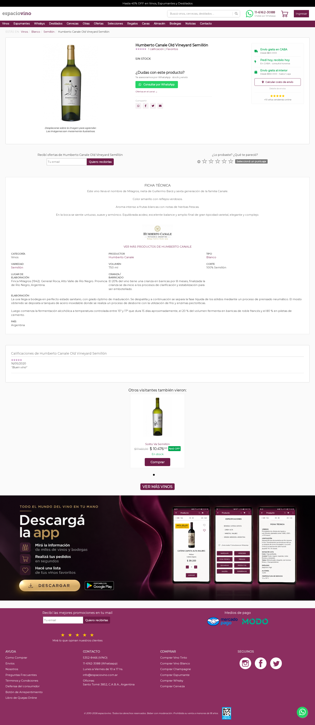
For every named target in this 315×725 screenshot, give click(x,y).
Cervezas (72, 23)
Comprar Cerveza (172, 686)
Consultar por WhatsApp (159, 84)
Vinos (5, 23)
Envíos (9, 663)
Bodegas (175, 23)
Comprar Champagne (175, 669)
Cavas (145, 23)
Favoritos (172, 49)
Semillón (17, 267)
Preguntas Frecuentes (21, 675)
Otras (86, 23)
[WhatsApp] (138, 106)
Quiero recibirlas (100, 162)
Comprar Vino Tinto (173, 657)
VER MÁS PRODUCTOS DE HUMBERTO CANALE (158, 246)
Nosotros (11, 669)
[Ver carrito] (284, 13)
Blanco (211, 257)
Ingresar (301, 13)
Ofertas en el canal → (146, 91)
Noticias (190, 23)
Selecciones (115, 23)
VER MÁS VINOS (157, 486)
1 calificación (156, 49)
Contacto (206, 23)
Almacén (159, 23)
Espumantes (21, 23)
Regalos (132, 23)
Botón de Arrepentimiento (24, 692)
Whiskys (39, 23)
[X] (153, 106)
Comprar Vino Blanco (175, 663)
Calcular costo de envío (279, 81)
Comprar (158, 462)
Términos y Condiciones (21, 680)
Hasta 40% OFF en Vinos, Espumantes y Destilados (157, 3)
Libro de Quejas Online (21, 697)
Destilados (55, 23)
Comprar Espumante (175, 675)
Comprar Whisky (171, 680)
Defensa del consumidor (22, 686)
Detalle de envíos (277, 88)
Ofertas (98, 23)
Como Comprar (16, 657)
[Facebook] (146, 106)
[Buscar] (236, 13)
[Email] (160, 106)
